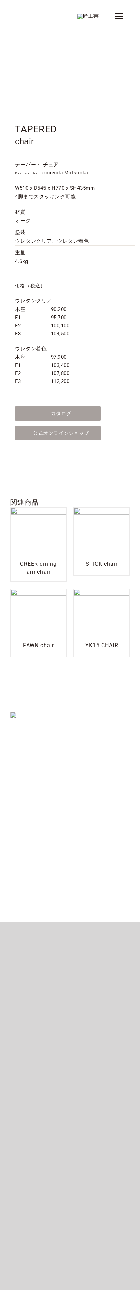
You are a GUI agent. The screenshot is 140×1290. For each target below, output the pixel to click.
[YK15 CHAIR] (101, 593)
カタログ (61, 413)
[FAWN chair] (38, 593)
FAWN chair (38, 645)
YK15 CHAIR (101, 645)
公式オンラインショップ (61, 433)
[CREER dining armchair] (38, 512)
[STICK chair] (101, 512)
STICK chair (102, 564)
